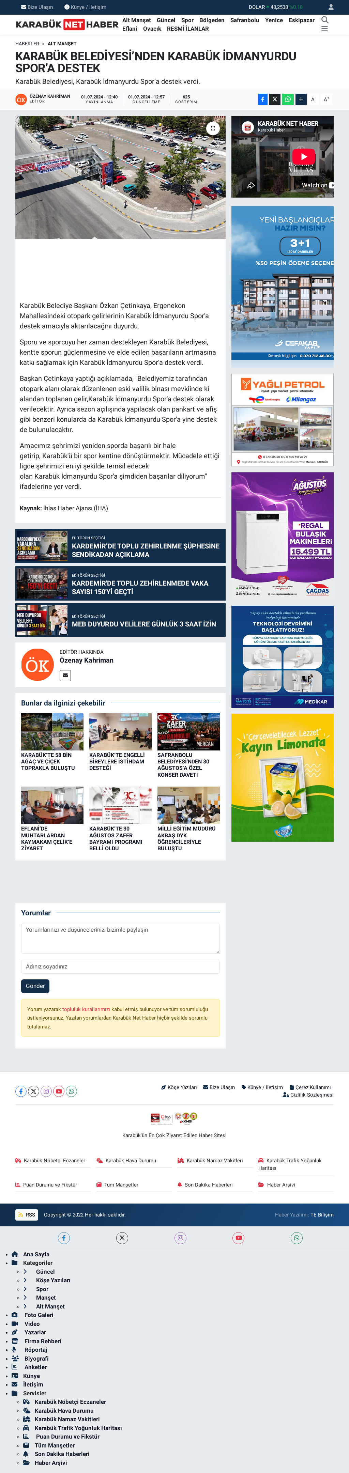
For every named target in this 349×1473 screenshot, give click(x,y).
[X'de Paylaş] (274, 99)
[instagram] (180, 1238)
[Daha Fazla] (301, 99)
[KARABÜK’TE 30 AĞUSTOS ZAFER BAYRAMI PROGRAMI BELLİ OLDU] (120, 805)
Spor (187, 20)
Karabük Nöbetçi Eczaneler (54, 1161)
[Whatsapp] (71, 1091)
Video (31, 1323)
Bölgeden (212, 20)
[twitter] (122, 1238)
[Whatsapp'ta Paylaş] (288, 99)
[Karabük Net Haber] (67, 24)
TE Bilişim (322, 1215)
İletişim (33, 1384)
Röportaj (35, 1349)
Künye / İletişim (88, 7)
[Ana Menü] (324, 29)
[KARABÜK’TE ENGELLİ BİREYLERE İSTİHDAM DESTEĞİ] (120, 731)
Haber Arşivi (281, 1185)
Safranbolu (244, 20)
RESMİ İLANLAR (188, 28)
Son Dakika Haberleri (209, 1185)
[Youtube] (58, 1091)
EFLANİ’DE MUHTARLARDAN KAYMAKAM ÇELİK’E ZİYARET (46, 838)
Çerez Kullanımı (313, 1087)
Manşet (45, 1297)
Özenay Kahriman (86, 660)
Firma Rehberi (42, 1341)
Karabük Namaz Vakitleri (215, 1161)
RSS (30, 1215)
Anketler (35, 1367)
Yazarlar (34, 1332)
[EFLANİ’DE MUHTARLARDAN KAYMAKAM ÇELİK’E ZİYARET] (52, 805)
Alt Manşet (136, 20)
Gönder (35, 985)
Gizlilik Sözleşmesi (312, 1095)
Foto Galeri (38, 1315)
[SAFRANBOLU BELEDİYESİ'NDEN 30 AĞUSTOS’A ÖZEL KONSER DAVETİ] (188, 731)
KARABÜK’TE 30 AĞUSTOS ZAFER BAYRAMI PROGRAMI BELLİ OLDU (115, 838)
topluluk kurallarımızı (86, 1009)
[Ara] (324, 20)
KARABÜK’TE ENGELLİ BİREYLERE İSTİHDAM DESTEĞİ (117, 761)
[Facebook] (21, 1091)
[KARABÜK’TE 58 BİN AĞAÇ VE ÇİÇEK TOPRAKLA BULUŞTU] (52, 731)
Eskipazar (302, 20)
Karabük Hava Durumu (131, 1161)
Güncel (166, 20)
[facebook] (64, 1238)
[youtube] (238, 1238)
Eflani (129, 28)
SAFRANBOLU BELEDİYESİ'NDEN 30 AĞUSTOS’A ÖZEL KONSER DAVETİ (183, 765)
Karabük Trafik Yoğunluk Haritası (290, 1164)
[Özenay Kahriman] (37, 664)
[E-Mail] (65, 675)
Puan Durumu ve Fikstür (50, 1185)
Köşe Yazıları (182, 1087)
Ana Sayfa (36, 1254)
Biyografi (36, 1358)
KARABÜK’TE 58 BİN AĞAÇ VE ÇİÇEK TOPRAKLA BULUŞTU (48, 761)
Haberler (27, 43)
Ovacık (152, 28)
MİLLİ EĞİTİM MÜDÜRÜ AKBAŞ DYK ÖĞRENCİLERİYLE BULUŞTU (186, 838)
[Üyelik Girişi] (328, 7)
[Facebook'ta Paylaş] (263, 99)
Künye (31, 1376)
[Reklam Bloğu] (282, 419)
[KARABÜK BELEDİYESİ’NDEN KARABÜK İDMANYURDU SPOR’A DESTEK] (120, 177)
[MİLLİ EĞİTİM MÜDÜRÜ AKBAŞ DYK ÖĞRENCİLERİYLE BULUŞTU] (188, 805)
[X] (33, 1091)
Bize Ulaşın (40, 7)
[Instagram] (46, 1091)
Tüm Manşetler (121, 1185)
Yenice (274, 20)
